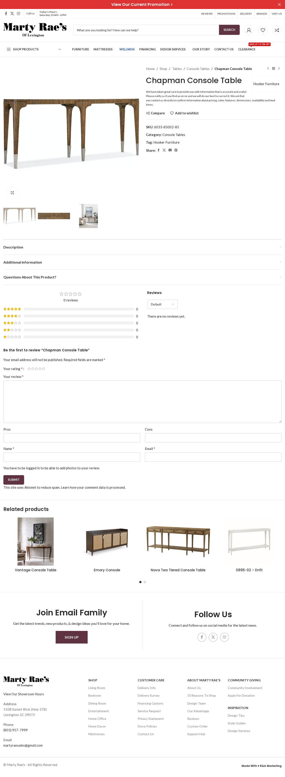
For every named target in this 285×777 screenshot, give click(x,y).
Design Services (239, 731)
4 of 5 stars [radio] (40, 368)
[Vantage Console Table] (35, 541)
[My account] (249, 30)
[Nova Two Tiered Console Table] (178, 541)
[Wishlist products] (263, 30)
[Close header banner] (279, 4)
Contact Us (146, 734)
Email (150, 448)
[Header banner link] (142, 4)
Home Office (97, 719)
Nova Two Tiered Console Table (178, 570)
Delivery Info (147, 688)
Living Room (96, 688)
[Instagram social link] (18, 13)
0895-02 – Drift (249, 570)
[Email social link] (170, 150)
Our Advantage (198, 711)
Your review (13, 376)
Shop (163, 69)
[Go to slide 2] (145, 582)
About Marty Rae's (203, 680)
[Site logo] (34, 29)
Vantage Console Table (35, 570)
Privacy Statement (151, 719)
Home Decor (97, 726)
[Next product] (279, 68)
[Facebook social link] (6, 13)
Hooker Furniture (266, 84)
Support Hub (196, 734)
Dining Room (97, 703)
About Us (194, 688)
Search (229, 30)
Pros (7, 429)
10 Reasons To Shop (201, 696)
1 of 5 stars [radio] (29, 368)
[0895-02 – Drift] (249, 541)
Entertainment (98, 711)
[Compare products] (277, 30)
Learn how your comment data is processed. (93, 487)
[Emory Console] (107, 541)
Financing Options (150, 703)
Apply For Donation (241, 696)
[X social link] (12, 13)
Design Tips (236, 715)
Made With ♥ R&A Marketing (262, 766)
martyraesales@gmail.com (23, 745)
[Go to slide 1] (140, 582)
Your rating (13, 368)
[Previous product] (268, 68)
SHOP (92, 680)
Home (150, 69)
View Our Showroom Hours (23, 694)
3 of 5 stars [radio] (36, 368)
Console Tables (198, 69)
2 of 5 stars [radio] (32, 368)
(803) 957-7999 (15, 730)
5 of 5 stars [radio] (43, 368)
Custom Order (197, 726)
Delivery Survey (149, 696)
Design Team (196, 703)
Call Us (30, 13)
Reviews (193, 719)
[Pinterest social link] (176, 150)
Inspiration (238, 708)
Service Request (149, 711)
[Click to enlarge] (12, 192)
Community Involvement (245, 688)
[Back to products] (273, 68)
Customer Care (151, 680)
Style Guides (237, 723)
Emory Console (107, 570)
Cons (149, 429)
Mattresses (96, 734)
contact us (157, 100)
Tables (177, 69)
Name (8, 448)
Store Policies (147, 726)
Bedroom (94, 696)
